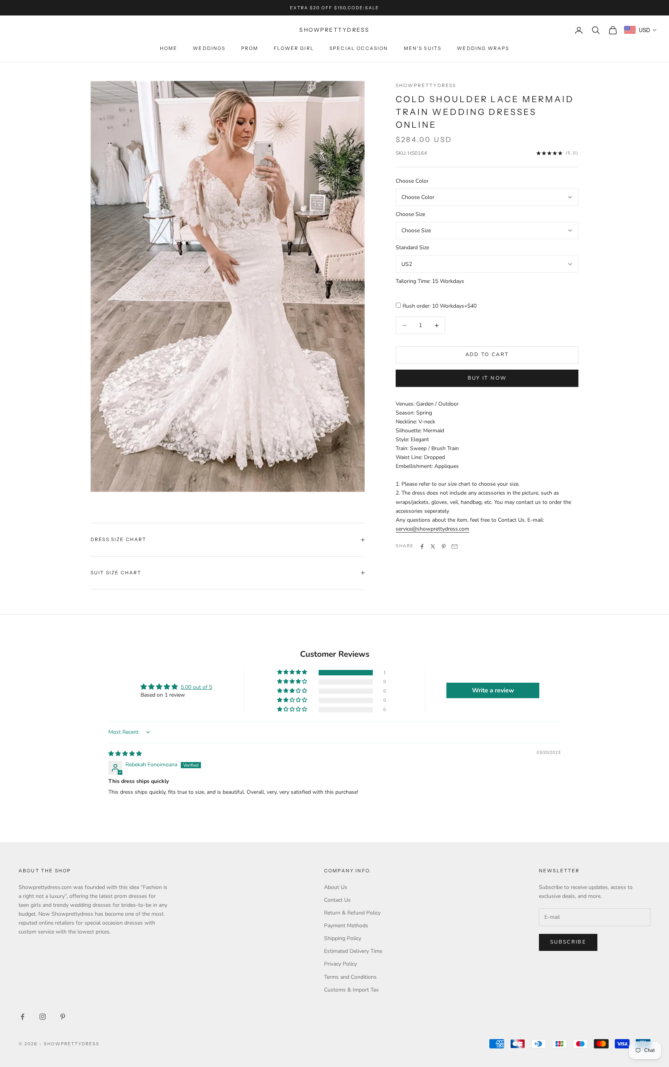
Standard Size (412, 248)
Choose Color (412, 181)
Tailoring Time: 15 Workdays (430, 281)
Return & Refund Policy (352, 912)
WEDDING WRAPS (483, 48)
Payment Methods (346, 925)
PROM (250, 48)
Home (169, 48)
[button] (292, 672)
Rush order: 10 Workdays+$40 (440, 306)
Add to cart (487, 354)
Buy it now (487, 378)
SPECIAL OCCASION (358, 48)
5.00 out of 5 (196, 687)
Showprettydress (426, 85)
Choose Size (410, 214)
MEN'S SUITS (423, 48)
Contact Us (337, 900)
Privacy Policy (340, 964)
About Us (335, 887)
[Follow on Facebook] (22, 1017)
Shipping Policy (342, 938)
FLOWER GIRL (294, 48)
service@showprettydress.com (432, 529)
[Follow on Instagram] (42, 1017)
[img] (125, 753)
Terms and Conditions (350, 977)
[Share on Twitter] (433, 546)
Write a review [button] (493, 690)
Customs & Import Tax (351, 989)
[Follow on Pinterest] (63, 1017)
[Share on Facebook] (422, 546)
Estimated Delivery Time (353, 951)
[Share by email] (454, 546)
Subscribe (568, 942)
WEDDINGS (209, 48)
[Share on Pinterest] (444, 546)
